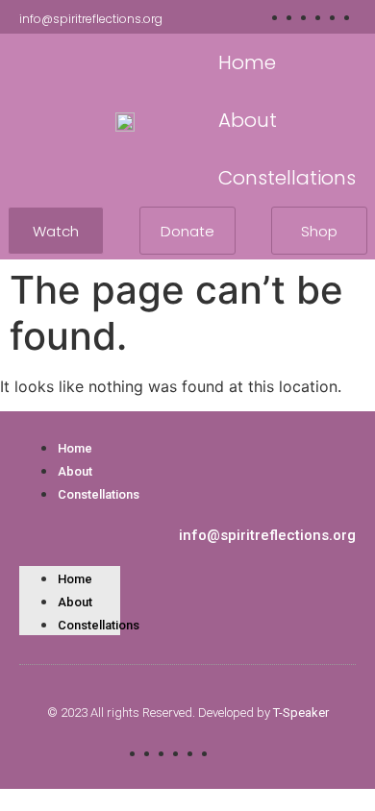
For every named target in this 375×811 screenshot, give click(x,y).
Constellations (98, 494)
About (75, 471)
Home (75, 448)
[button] (69, 516)
